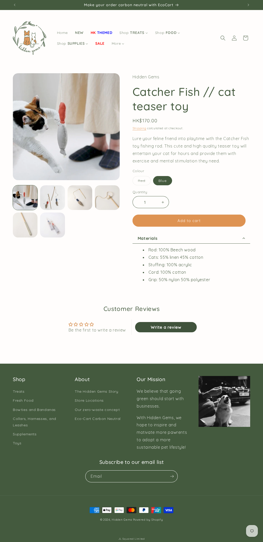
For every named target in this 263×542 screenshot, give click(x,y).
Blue (162, 180)
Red (144, 181)
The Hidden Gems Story (96, 391)
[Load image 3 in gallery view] (80, 197)
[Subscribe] (171, 476)
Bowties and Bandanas (34, 409)
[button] (223, 38)
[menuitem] (62, 32)
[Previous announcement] (14, 5)
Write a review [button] (166, 327)
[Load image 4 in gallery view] (107, 197)
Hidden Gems (122, 519)
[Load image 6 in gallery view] (52, 225)
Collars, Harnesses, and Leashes (34, 421)
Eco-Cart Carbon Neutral (98, 418)
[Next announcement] (248, 5)
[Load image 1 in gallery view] (25, 197)
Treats (19, 391)
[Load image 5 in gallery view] (25, 225)
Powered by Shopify (148, 519)
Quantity (140, 192)
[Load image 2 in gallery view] (52, 197)
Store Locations (89, 400)
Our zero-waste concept (97, 409)
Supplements (25, 434)
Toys (17, 443)
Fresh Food (23, 400)
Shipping (139, 128)
